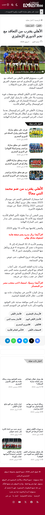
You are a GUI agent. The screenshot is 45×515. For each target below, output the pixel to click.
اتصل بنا (15, 496)
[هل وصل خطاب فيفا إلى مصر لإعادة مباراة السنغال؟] (33, 371)
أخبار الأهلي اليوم (33, 319)
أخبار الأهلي (15, 313)
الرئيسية (38, 20)
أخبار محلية (29, 20)
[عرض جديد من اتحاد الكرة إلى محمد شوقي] (12, 421)
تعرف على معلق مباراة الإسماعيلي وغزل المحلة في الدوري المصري (15, 133)
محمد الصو (35, 42)
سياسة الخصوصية (26, 496)
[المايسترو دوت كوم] (33, 4)
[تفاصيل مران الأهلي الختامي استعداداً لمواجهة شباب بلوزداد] (12, 443)
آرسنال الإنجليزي (33, 313)
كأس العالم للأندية (14, 330)
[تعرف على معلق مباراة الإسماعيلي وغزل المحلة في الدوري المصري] (36, 132)
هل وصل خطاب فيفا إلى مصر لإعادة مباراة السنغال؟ (34, 381)
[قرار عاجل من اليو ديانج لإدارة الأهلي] (12, 396)
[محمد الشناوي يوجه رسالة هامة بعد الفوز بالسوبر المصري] (12, 371)
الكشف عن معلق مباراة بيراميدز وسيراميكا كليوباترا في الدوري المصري (16, 148)
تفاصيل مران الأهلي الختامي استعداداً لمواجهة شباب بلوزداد (12, 454)
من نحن (8, 496)
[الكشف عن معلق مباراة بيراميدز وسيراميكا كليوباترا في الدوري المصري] (36, 148)
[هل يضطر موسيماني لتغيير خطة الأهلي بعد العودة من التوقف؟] (33, 443)
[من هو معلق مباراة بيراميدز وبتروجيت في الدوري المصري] (36, 175)
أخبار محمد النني (13, 319)
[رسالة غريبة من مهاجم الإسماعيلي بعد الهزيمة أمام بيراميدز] (33, 396)
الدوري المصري (22, 324)
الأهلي (39, 26)
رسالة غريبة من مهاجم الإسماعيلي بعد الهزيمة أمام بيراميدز (34, 406)
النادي (26, 78)
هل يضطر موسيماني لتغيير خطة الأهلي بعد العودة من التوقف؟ (33, 454)
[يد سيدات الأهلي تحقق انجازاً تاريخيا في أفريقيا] (33, 421)
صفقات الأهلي (34, 330)
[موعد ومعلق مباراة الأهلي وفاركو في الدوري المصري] (36, 163)
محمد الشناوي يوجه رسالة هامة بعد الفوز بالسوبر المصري (12, 381)
